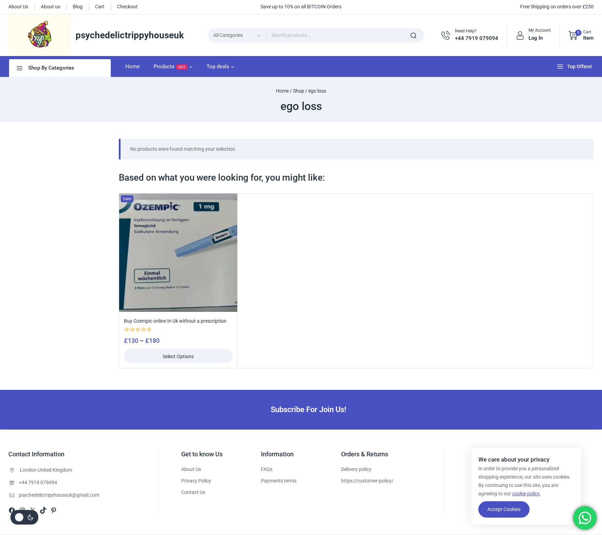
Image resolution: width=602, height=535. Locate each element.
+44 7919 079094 (38, 482)
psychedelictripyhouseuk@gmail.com (59, 495)
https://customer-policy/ (367, 480)
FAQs (266, 469)
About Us (18, 6)
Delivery (349, 469)
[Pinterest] (53, 510)
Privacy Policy (196, 480)
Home (132, 66)
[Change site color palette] (24, 517)
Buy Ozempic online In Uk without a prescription (175, 321)
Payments (272, 480)
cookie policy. (526, 493)
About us (50, 6)
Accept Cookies (503, 509)
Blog (78, 6)
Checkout (127, 6)
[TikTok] (43, 510)
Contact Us (193, 492)
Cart (100, 6)
